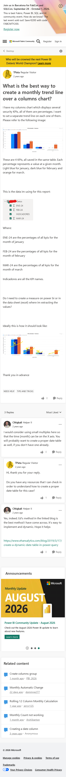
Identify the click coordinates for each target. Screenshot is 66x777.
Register (47, 41)
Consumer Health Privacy (48, 769)
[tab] (31, 648)
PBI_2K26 (31, 678)
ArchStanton (33, 719)
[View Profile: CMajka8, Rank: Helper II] (7, 424)
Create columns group (23, 673)
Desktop (10, 51)
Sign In (58, 41)
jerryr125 (29, 705)
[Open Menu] (60, 51)
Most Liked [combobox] (54, 412)
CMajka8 (17, 422)
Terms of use (52, 757)
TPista (16, 72)
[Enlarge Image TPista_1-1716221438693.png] (18, 209)
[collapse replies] (33, 419)
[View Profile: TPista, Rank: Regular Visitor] (7, 74)
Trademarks (9, 764)
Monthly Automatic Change (26, 687)
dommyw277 (33, 692)
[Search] (38, 41)
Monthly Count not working (26, 715)
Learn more (44, 63)
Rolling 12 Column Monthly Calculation (34, 701)
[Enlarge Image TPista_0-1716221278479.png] (33, 140)
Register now (12, 29)
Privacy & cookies (33, 757)
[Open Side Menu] (5, 41)
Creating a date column (24, 729)
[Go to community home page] (22, 41)
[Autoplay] (27, 648)
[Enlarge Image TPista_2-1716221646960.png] (33, 345)
